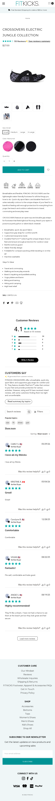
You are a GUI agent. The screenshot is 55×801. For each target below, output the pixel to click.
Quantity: (6, 156)
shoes (20, 423)
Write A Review (27, 360)
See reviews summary (39, 41)
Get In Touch (27, 689)
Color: (9, 139)
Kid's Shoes (27, 725)
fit (13, 423)
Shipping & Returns (27, 682)
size (7, 423)
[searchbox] (16, 412)
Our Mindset (27, 671)
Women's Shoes (27, 717)
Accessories (27, 706)
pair (27, 423)
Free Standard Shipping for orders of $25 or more (29, 10)
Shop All (27, 728)
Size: (6, 128)
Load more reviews (27, 639)
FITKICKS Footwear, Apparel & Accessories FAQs (27, 685)
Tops (27, 714)
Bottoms (27, 710)
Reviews (27, 674)
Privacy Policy (27, 693)
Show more (10, 429)
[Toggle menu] (3, 3)
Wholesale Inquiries (27, 678)
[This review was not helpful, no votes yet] (47, 472)
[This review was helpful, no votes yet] (43, 472)
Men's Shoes (27, 721)
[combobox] (40, 434)
